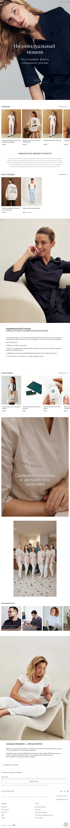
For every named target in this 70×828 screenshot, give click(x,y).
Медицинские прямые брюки (31, 208)
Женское (4, 812)
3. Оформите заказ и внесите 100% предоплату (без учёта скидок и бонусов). (31, 353)
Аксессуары (5, 809)
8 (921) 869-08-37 (61, 796)
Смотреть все (62, 106)
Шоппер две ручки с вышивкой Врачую (11, 407)
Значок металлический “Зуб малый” (51, 407)
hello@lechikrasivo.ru (62, 799)
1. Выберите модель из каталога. (16, 345)
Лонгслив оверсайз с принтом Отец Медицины (11, 209)
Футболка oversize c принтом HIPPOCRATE (31, 141)
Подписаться (33, 781)
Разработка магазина (6, 825)
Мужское (4, 807)
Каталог (3, 803)
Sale (2, 815)
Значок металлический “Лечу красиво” (31, 407)
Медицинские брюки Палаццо (52, 140)
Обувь (3, 817)
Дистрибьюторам (40, 807)
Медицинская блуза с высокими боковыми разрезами (11, 141)
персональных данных (43, 785)
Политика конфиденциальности (44, 815)
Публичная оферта (40, 812)
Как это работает (12, 342)
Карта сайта (38, 817)
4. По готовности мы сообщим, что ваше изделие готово (24, 356)
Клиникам (38, 809)
